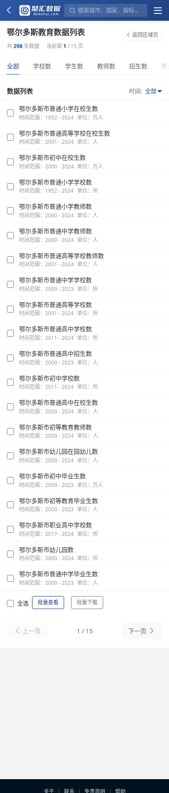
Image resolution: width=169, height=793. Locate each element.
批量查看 (48, 602)
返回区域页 (145, 35)
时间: (135, 91)
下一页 (137, 631)
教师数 (106, 66)
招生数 (138, 66)
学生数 (74, 66)
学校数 (42, 66)
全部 (13, 66)
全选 (23, 603)
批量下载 (87, 602)
